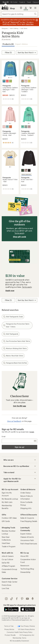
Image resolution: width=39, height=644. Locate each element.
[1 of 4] (8, 77)
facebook (17, 598)
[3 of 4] (10, 77)
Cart (30, 8)
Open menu (35, 8)
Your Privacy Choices (27, 626)
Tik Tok (11, 598)
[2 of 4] (9, 77)
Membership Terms (19, 638)
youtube (27, 598)
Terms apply (19, 233)
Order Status (25, 493)
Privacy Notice (9, 629)
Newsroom (24, 565)
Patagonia (5, 28)
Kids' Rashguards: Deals (14, 317)
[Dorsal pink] (4, 126)
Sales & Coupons (27, 518)
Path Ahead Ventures (28, 544)
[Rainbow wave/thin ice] (22, 81)
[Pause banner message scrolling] (36, 20)
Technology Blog (27, 569)
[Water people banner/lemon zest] (29, 81)
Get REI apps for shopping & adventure (19, 605)
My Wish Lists (7, 502)
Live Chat (5, 588)
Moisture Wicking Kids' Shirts (16, 348)
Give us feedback (14, 421)
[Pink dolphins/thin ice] (25, 126)
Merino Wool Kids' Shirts (14, 356)
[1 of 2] (28, 77)
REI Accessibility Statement (19, 641)
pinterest (22, 598)
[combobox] (19, 13)
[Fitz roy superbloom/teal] (22, 126)
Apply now (9, 290)
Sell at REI (5, 563)
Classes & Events (27, 537)
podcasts (32, 598)
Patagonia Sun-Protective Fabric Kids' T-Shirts (17, 325)
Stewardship (25, 572)
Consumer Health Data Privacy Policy (19, 632)
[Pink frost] (25, 170)
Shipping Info (25, 508)
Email (3, 436)
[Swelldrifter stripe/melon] (10, 126)
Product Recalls (10, 635)
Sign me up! (19, 447)
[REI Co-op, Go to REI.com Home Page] (4, 8)
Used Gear (6, 543)
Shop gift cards (19, 237)
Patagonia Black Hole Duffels (16, 363)
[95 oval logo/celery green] (10, 81)
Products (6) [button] (8, 44)
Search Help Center (9, 582)
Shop (12, 8)
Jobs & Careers (8, 556)
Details (31, 432)
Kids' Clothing (14, 28)
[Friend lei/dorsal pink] (25, 81)
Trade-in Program (8, 546)
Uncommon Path (27, 540)
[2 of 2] (29, 77)
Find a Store (6, 585)
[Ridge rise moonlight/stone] (4, 81)
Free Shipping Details (28, 521)
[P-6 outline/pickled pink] (7, 81)
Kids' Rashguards (12, 334)
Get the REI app (19, 406)
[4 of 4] (11, 77)
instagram (6, 598)
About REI (24, 556)
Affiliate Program (8, 566)
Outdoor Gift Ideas (9, 518)
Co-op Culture (7, 559)
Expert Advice (21, 44)
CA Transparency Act (27, 635)
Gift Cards (6, 521)
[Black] (29, 170)
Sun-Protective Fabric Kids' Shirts (18, 341)
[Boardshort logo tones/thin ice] (7, 126)
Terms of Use (8, 626)
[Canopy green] (22, 170)
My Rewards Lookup (10, 499)
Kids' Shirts (24, 28)
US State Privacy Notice (26, 629)
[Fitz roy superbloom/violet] (29, 126)
